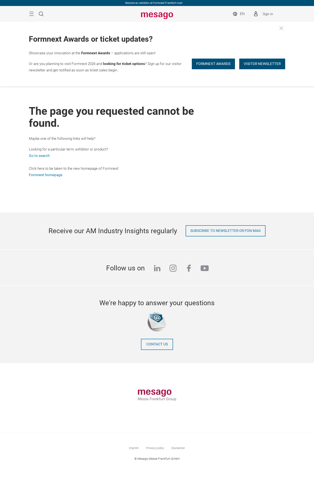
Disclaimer (178, 448)
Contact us (157, 344)
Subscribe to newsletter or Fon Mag (225, 231)
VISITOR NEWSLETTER (262, 64)
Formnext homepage (45, 175)
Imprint (134, 448)
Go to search (39, 156)
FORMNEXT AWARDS (213, 64)
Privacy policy (155, 448)
